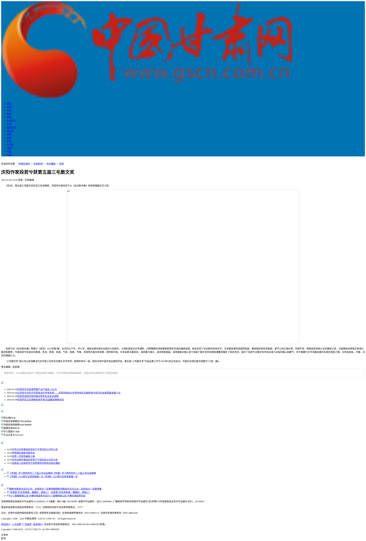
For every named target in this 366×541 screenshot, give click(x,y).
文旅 (9, 124)
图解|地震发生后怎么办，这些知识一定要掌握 (78, 489)
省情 (9, 138)
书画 (9, 148)
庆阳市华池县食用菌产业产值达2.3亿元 (37, 389)
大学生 (10, 144)
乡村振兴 (11, 120)
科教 (9, 141)
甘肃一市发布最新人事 (23, 456)
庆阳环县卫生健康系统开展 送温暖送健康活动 (40, 399)
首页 (9, 103)
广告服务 (27, 524)
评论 (9, 110)
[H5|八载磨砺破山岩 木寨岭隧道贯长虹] (27, 496)
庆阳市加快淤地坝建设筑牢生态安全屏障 (38, 396)
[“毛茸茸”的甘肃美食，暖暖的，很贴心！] (28, 492)
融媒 (9, 114)
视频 (9, 117)
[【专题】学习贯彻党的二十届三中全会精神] (30, 473)
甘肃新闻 (38, 164)
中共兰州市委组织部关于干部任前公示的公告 (35, 449)
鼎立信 (10, 131)
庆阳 (61, 164)
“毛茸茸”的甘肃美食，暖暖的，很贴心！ (70, 492)
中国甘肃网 (24, 164)
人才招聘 (16, 524)
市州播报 (50, 164)
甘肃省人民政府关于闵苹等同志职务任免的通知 (36, 463)
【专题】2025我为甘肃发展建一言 (60, 476)
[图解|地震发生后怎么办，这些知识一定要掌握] (31, 489)
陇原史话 (11, 127)
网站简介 (5, 524)
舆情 (9, 134)
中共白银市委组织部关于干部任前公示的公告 (35, 460)
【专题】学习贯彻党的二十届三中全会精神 (74, 473)
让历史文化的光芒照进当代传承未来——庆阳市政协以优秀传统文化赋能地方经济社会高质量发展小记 (68, 393)
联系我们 (37, 524)
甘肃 (9, 107)
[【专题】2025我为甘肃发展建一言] (25, 476)
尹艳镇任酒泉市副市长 (23, 453)
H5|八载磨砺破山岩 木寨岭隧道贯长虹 (66, 496)
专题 (9, 155)
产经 (9, 151)
